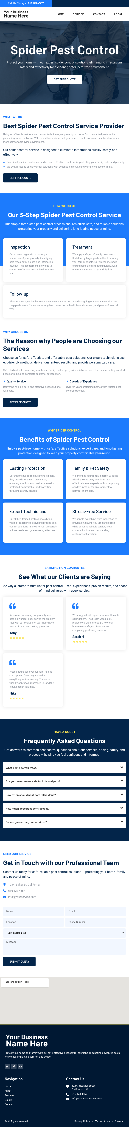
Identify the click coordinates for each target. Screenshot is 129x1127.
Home (60, 14)
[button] (64, 768)
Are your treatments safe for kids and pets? (33, 781)
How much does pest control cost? (27, 808)
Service (78, 14)
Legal (118, 14)
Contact (99, 14)
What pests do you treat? (21, 767)
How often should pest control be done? (31, 795)
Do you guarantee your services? (26, 822)
